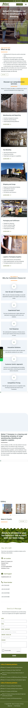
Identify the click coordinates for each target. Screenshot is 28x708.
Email (2, 624)
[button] (26, 1)
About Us (10, 705)
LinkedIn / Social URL (6, 634)
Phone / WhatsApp (5, 629)
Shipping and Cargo (9, 184)
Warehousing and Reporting (12, 115)
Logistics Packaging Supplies (12, 257)
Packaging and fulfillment (11, 221)
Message (3, 640)
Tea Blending (7, 150)
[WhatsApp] (1, 359)
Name (2, 618)
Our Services (17, 705)
